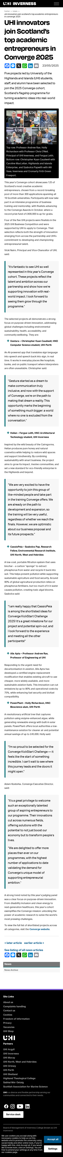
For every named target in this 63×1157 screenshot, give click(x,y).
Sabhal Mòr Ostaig (13, 1082)
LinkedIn (31, 65)
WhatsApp (25, 65)
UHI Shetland (10, 1074)
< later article (13, 943)
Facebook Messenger (13, 65)
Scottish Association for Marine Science (25, 1087)
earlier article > (33, 943)
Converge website (39, 929)
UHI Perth (8, 1070)
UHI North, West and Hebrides (20, 1062)
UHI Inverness (11, 1054)
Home (7, 11)
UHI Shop (8, 1031)
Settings (52, 1149)
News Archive (11, 970)
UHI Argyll (9, 1049)
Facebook (7, 65)
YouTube (20, 1106)
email (37, 65)
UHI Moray (9, 1058)
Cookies (7, 1015)
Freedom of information (16, 1019)
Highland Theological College (19, 1078)
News (15, 11)
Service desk (13, 1114)
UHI (5, 1093)
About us (8, 1002)
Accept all (52, 1139)
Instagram (12, 1106)
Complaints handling (14, 1006)
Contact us (9, 1010)
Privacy (7, 1023)
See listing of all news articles (23, 950)
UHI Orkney (9, 1066)
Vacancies (9, 1027)
